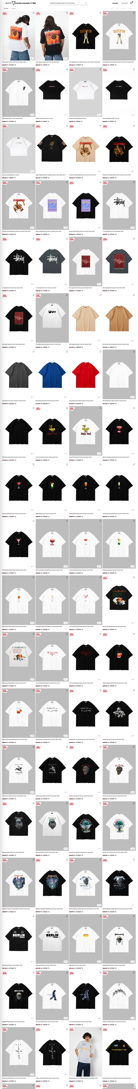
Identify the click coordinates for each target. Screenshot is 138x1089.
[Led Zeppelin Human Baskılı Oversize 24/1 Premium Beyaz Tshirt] (119, 35)
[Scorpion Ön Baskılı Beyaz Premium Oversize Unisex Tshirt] (18, 205)
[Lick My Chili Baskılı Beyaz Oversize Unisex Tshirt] (85, 544)
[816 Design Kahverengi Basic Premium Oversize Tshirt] (119, 318)
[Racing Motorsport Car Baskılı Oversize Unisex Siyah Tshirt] (119, 1052)
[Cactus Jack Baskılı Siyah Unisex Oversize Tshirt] (52, 1052)
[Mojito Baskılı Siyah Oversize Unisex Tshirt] (52, 487)
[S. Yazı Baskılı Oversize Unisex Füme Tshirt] (52, 261)
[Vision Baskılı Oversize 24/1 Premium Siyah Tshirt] (52, 35)
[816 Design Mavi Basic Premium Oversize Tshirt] (52, 374)
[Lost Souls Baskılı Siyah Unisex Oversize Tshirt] (85, 995)
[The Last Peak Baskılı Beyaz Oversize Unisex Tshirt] (52, 656)
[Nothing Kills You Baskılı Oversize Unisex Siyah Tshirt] (85, 713)
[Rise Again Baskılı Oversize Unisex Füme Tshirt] (119, 261)
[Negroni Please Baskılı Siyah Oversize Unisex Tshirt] (119, 656)
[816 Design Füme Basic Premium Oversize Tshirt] (18, 374)
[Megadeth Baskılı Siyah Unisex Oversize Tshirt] (18, 995)
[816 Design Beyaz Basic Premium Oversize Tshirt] (119, 374)
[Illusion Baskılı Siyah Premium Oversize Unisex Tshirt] (85, 205)
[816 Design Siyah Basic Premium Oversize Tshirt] (18, 431)
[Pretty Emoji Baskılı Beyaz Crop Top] (85, 92)
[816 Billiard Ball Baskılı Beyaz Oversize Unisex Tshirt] (52, 318)
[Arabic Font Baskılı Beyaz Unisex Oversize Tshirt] (119, 995)
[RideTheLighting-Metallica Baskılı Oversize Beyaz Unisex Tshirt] (85, 882)
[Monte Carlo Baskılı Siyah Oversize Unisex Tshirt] (119, 600)
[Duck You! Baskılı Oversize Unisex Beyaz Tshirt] (85, 431)
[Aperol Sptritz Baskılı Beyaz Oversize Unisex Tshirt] (18, 600)
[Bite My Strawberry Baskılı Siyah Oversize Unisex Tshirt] (119, 431)
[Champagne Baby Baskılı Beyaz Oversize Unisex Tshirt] (52, 600)
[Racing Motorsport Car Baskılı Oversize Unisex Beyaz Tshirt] (85, 1052)
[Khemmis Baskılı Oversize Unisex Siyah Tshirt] (18, 826)
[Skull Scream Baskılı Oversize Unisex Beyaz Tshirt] (119, 769)
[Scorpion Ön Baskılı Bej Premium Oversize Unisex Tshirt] (85, 148)
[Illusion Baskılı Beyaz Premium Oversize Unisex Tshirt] (52, 205)
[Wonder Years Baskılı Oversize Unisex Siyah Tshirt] (85, 826)
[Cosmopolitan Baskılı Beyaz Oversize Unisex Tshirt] (85, 600)
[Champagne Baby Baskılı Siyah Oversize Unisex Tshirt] (119, 487)
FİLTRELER (6, 8)
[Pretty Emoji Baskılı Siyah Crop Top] (52, 92)
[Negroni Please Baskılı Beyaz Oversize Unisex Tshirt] (18, 713)
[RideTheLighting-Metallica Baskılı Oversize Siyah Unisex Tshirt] (119, 882)
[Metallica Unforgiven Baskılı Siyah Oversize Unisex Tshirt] (52, 882)
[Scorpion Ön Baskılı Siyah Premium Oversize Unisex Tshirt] (119, 148)
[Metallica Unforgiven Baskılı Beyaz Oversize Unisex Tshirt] (18, 882)
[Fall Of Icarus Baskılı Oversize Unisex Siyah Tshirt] (52, 769)
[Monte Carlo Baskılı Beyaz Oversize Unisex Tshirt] (18, 656)
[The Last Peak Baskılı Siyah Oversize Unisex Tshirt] (85, 656)
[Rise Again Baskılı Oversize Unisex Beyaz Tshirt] (85, 261)
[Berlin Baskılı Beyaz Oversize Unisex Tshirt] (52, 939)
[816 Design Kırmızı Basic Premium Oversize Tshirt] (85, 374)
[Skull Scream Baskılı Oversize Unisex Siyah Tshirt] (85, 769)
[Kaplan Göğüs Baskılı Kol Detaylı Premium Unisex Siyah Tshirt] (52, 148)
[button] (131, 3)
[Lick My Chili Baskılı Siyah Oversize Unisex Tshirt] (18, 487)
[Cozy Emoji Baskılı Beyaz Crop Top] (18, 148)
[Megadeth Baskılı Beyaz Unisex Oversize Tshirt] (119, 939)
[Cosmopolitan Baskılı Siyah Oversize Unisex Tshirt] (18, 544)
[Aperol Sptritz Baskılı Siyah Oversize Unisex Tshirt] (85, 487)
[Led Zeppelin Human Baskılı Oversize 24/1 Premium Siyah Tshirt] (85, 35)
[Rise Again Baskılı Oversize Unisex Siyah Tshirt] (18, 318)
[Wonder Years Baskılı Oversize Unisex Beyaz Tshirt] (119, 826)
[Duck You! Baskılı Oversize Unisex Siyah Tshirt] (52, 431)
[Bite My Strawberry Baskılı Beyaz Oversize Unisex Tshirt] (52, 544)
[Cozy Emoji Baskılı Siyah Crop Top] (119, 92)
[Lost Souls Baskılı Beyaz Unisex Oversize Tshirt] (52, 995)
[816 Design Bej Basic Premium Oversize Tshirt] (85, 318)
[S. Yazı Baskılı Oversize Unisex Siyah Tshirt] (18, 261)
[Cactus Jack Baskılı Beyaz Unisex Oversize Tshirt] (18, 1052)
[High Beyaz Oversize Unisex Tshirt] (85, 939)
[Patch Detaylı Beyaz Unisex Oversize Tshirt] (18, 92)
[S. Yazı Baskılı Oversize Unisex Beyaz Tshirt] (119, 205)
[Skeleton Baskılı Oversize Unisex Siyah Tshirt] (119, 713)
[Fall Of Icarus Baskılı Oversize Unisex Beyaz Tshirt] (18, 769)
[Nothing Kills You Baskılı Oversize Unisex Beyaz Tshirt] (52, 713)
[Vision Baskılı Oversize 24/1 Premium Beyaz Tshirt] (18, 35)
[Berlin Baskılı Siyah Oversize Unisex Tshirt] (18, 939)
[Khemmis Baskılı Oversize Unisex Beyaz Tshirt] (52, 826)
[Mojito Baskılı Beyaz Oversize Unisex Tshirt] (119, 544)
